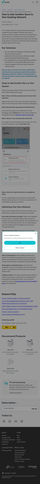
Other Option (19, 248)
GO (20, 243)
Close (35, 233)
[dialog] (20, 242)
